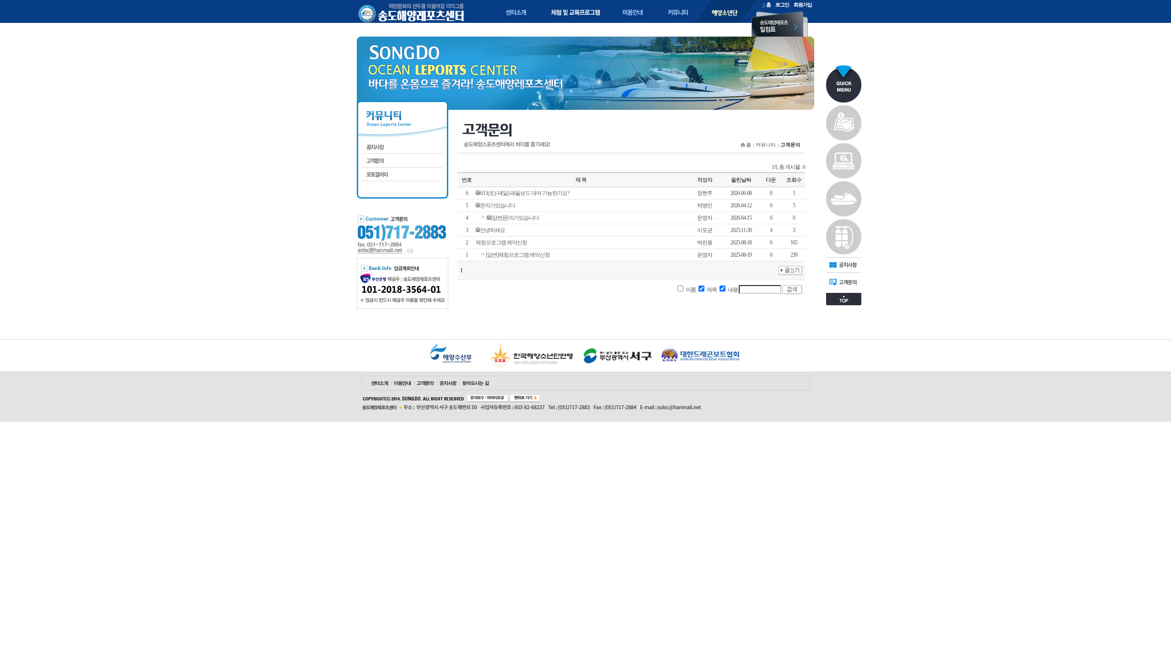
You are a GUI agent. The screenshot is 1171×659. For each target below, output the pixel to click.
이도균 (704, 230)
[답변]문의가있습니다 (515, 218)
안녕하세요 (492, 230)
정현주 (704, 193)
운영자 (704, 218)
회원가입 (803, 4)
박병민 (704, 205)
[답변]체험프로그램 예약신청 (518, 255)
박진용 (704, 242)
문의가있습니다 (497, 205)
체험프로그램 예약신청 (501, 242)
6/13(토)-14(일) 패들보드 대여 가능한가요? (524, 193)
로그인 (782, 4)
